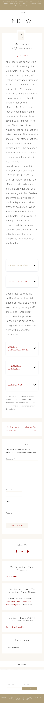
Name (9, 490)
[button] (22, 265)
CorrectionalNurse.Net (15, 627)
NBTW (22, 21)
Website (9, 513)
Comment (10, 459)
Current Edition (12, 576)
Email (8, 501)
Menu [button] (23, 12)
